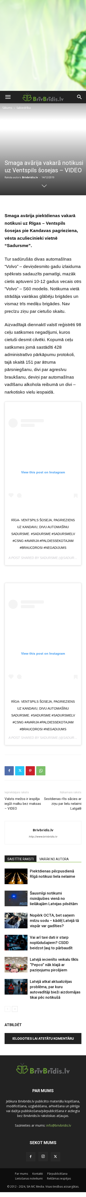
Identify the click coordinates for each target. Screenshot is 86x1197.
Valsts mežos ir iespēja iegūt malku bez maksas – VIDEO (23, 804)
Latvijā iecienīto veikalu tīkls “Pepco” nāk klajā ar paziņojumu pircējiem (54, 964)
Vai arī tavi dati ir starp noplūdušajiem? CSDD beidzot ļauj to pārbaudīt (51, 942)
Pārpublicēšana (57, 1174)
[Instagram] (43, 1156)
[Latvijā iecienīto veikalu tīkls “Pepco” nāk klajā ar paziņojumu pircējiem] (16, 965)
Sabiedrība (24, 108)
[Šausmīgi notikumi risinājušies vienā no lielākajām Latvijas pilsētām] (16, 898)
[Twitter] (19, 770)
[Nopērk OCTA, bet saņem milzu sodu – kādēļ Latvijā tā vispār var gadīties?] (16, 921)
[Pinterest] (30, 770)
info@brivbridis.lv (58, 1125)
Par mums (21, 1174)
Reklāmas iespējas (59, 1178)
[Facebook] (9, 770)
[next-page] (15, 1009)
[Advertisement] (43, 45)
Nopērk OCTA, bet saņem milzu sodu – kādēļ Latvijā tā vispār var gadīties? (54, 920)
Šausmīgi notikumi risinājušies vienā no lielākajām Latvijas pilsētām (54, 898)
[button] (7, 97)
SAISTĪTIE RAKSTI (20, 859)
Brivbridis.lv (30, 177)
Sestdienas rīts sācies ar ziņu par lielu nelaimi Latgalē (62, 804)
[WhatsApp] (40, 770)
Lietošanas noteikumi (29, 1178)
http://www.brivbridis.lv (43, 836)
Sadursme (49, 558)
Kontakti (37, 1174)
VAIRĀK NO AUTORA (54, 859)
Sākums (7, 108)
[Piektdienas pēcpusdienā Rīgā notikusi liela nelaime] (16, 876)
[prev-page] (7, 1009)
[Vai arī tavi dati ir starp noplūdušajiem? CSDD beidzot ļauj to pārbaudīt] (16, 943)
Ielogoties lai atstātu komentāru (43, 1038)
